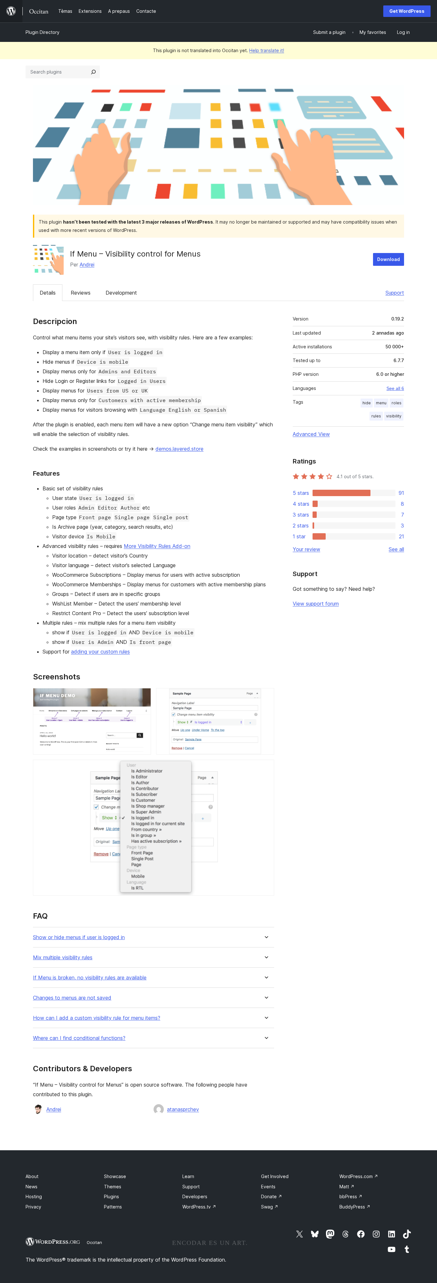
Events (268, 1186)
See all (396, 549)
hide (366, 402)
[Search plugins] (93, 72)
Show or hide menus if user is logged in (79, 937)
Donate (271, 1196)
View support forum (316, 603)
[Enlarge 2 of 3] (265, 696)
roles (396, 402)
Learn (188, 1176)
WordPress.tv (199, 1206)
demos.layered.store (179, 449)
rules (376, 416)
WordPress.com (358, 1176)
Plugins (111, 1196)
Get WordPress (407, 11)
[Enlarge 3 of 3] (265, 768)
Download (388, 259)
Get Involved (275, 1176)
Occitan (94, 1242)
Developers (194, 1196)
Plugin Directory (43, 32)
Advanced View (311, 434)
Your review (306, 549)
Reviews (81, 292)
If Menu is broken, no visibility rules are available (90, 978)
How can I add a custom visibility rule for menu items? (96, 1018)
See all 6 (395, 388)
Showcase (115, 1176)
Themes (112, 1186)
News (31, 1186)
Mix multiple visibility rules (62, 957)
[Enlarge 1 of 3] (142, 696)
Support (394, 292)
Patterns (113, 1206)
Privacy (33, 1206)
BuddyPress (354, 1206)
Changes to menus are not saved (72, 998)
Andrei (87, 264)
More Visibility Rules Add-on (157, 546)
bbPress (350, 1196)
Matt (346, 1186)
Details (48, 292)
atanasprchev (183, 1109)
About (32, 1176)
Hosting (34, 1196)
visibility (393, 416)
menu (381, 402)
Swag (269, 1206)
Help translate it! (266, 50)
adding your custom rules (100, 651)
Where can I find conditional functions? (79, 1038)
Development (121, 292)
